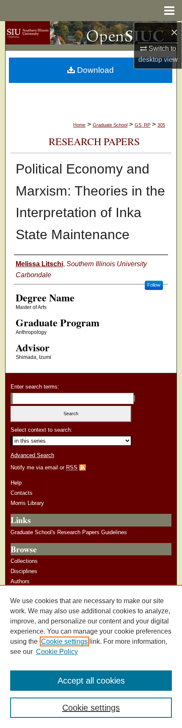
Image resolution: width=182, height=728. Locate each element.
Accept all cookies (91, 680)
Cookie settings (64, 641)
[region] (91, 656)
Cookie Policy (57, 651)
